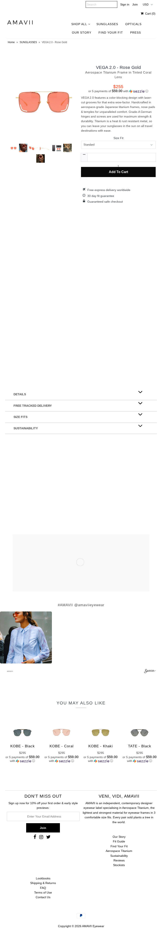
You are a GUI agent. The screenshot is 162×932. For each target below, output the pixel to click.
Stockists (119, 865)
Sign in (124, 4)
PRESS (135, 32)
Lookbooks (43, 878)
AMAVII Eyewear (93, 926)
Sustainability (119, 855)
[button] (118, 91)
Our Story (119, 836)
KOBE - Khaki (100, 746)
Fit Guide (119, 841)
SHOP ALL (79, 24)
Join (135, 4)
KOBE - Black (22, 746)
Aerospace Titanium (119, 851)
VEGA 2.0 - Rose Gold (118, 67)
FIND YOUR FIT (111, 32)
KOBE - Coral (62, 746)
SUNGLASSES (107, 24)
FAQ (43, 888)
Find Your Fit (119, 846)
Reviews (119, 860)
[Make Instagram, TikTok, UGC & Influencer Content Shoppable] (150, 671)
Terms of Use (43, 892)
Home (11, 42)
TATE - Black (139, 746)
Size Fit (118, 138)
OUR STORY (81, 32)
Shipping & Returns (43, 883)
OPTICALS (133, 24)
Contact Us (43, 897)
